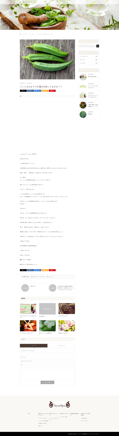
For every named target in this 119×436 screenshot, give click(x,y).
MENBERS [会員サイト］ (86, 2)
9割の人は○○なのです (63, 333)
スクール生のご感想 (63, 416)
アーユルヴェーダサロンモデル (54, 419)
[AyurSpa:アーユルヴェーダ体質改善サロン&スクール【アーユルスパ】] (59, 406)
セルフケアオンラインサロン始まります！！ (28, 316)
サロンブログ (29, 83)
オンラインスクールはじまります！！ (93, 86)
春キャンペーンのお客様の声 (45, 333)
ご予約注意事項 (84, 418)
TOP (28, 2)
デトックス (43, 276)
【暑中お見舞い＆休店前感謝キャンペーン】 (93, 105)
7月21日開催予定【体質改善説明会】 (28, 245)
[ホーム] (20, 32)
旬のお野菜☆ (42, 316)
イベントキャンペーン (88, 56)
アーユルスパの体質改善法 (43, 420)
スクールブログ (88, 63)
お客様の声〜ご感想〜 (42, 423)
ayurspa (27, 276)
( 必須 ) (23, 357)
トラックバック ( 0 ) (61, 345)
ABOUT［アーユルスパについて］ (40, 2)
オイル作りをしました (63, 315)
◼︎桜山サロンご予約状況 (25, 259)
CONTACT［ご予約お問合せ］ (59, 6)
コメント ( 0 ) (33, 345)
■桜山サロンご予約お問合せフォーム (28, 264)
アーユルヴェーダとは (42, 418)
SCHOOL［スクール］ (72, 2)
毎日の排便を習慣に (92, 76)
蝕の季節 (90, 114)
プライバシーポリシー (85, 420)
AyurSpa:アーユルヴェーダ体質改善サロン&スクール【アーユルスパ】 (86, 433)
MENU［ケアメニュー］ (57, 2)
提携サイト (40, 425)
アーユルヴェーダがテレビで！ (26, 333)
